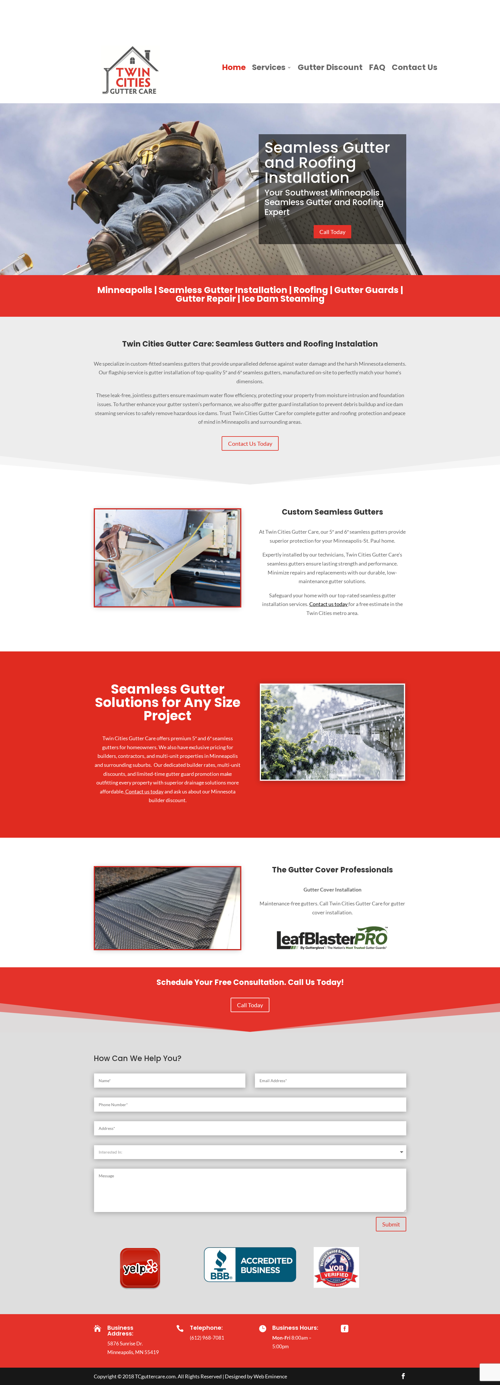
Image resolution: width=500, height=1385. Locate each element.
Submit (391, 1224)
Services (269, 68)
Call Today (332, 231)
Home (234, 68)
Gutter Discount (330, 68)
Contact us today (328, 604)
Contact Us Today (250, 443)
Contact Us (415, 68)
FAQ (377, 68)
